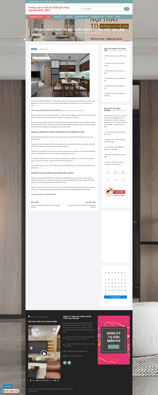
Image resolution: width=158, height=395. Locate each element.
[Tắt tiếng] (55, 380)
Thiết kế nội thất (81, 17)
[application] (44, 353)
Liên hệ (118, 17)
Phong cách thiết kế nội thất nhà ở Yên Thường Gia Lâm (45, 206)
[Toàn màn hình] (58, 380)
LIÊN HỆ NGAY (113, 346)
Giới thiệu (68, 17)
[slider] (43, 380)
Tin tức (110, 17)
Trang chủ (58, 17)
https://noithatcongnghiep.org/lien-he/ (73, 110)
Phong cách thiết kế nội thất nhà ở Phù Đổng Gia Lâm (82, 206)
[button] (44, 353)
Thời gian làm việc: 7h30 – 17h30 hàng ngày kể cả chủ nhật (46, 1)
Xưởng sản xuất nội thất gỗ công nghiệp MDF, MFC (48, 9)
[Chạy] (31, 380)
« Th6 (106, 302)
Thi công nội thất (97, 17)
